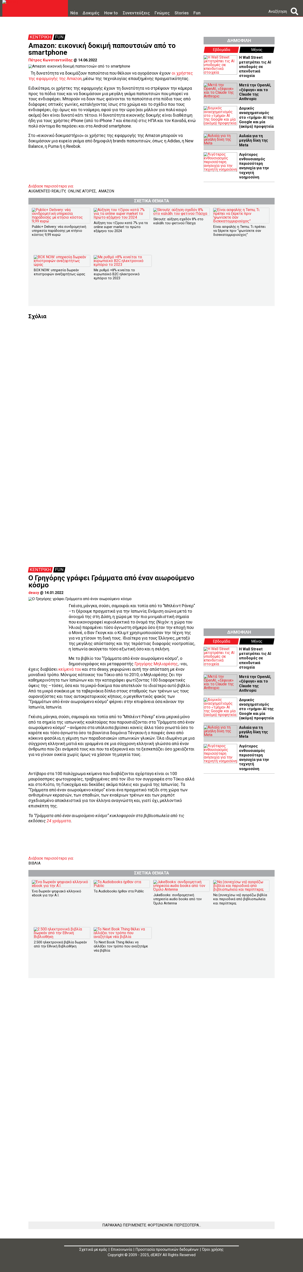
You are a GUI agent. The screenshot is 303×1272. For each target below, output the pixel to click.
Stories (181, 13)
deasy (33, 592)
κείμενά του (69, 669)
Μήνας (257, 49)
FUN (59, 37)
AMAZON (106, 191)
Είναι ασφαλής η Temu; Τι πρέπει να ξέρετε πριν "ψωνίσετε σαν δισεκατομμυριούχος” (239, 231)
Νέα (74, 13)
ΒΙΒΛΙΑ (34, 863)
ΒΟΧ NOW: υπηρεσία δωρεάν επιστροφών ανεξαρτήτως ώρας (59, 272)
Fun (197, 13)
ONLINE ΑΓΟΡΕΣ (82, 191)
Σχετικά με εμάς (93, 1249)
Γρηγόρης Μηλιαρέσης (156, 663)
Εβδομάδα (221, 49)
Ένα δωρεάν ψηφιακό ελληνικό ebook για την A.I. (56, 893)
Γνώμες (162, 13)
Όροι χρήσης (213, 1249)
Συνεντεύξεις (136, 13)
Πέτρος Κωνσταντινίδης (50, 60)
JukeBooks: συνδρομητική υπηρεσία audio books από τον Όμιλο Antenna (177, 899)
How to (111, 13)
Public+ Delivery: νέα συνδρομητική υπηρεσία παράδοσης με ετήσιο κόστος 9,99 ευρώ (59, 231)
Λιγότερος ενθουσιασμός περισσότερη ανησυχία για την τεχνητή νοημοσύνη (254, 165)
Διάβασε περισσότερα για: (51, 186)
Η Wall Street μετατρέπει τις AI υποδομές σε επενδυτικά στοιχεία (255, 66)
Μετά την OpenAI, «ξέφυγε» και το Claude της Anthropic (255, 92)
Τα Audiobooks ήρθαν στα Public (119, 891)
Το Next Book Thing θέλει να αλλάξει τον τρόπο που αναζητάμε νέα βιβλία (121, 946)
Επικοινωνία (121, 1249)
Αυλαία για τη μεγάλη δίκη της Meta (253, 140)
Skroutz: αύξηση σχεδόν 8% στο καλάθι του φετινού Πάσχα (178, 221)
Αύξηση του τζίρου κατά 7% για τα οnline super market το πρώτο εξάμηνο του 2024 (121, 227)
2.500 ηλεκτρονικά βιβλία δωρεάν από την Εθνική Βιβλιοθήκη (60, 944)
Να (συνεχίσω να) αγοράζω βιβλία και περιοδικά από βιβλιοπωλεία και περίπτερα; (240, 899)
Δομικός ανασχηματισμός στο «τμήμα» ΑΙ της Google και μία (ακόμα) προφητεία (256, 117)
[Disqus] (151, 378)
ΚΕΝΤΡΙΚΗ (40, 37)
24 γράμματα (59, 820)
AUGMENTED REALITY (46, 191)
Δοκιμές (91, 13)
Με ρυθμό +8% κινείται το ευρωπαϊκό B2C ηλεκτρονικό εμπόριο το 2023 (117, 274)
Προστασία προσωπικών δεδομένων (167, 1249)
